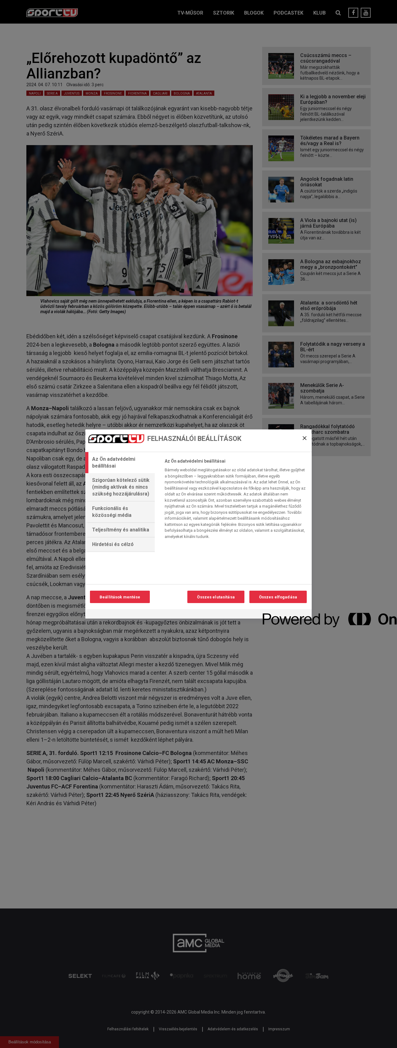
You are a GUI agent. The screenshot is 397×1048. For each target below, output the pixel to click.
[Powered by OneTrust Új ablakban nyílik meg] (285, 615)
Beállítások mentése (120, 597)
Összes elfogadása (278, 597)
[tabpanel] (236, 500)
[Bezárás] (304, 438)
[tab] (120, 462)
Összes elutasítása (215, 597)
